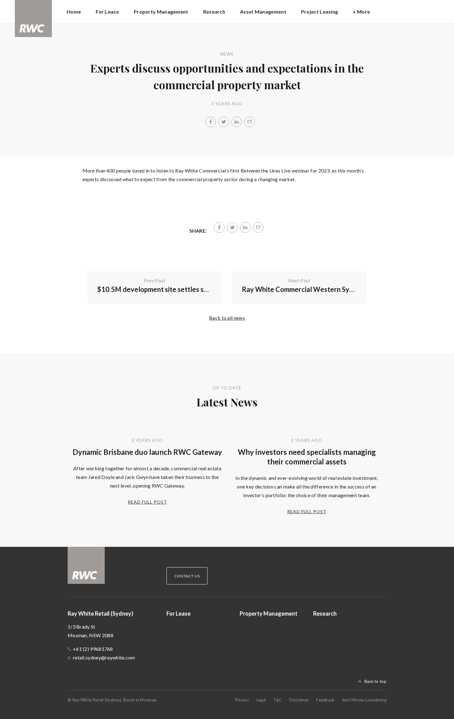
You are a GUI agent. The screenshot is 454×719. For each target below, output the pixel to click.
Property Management (161, 12)
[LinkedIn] (236, 122)
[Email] (249, 122)
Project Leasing (319, 12)
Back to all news (227, 318)
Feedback (325, 699)
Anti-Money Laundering (364, 699)
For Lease (107, 12)
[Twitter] (223, 122)
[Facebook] (210, 122)
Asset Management (263, 12)
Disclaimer (299, 699)
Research (214, 12)
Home (74, 12)
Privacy (242, 699)
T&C (277, 699)
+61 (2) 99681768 (93, 649)
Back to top (375, 681)
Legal (261, 699)
